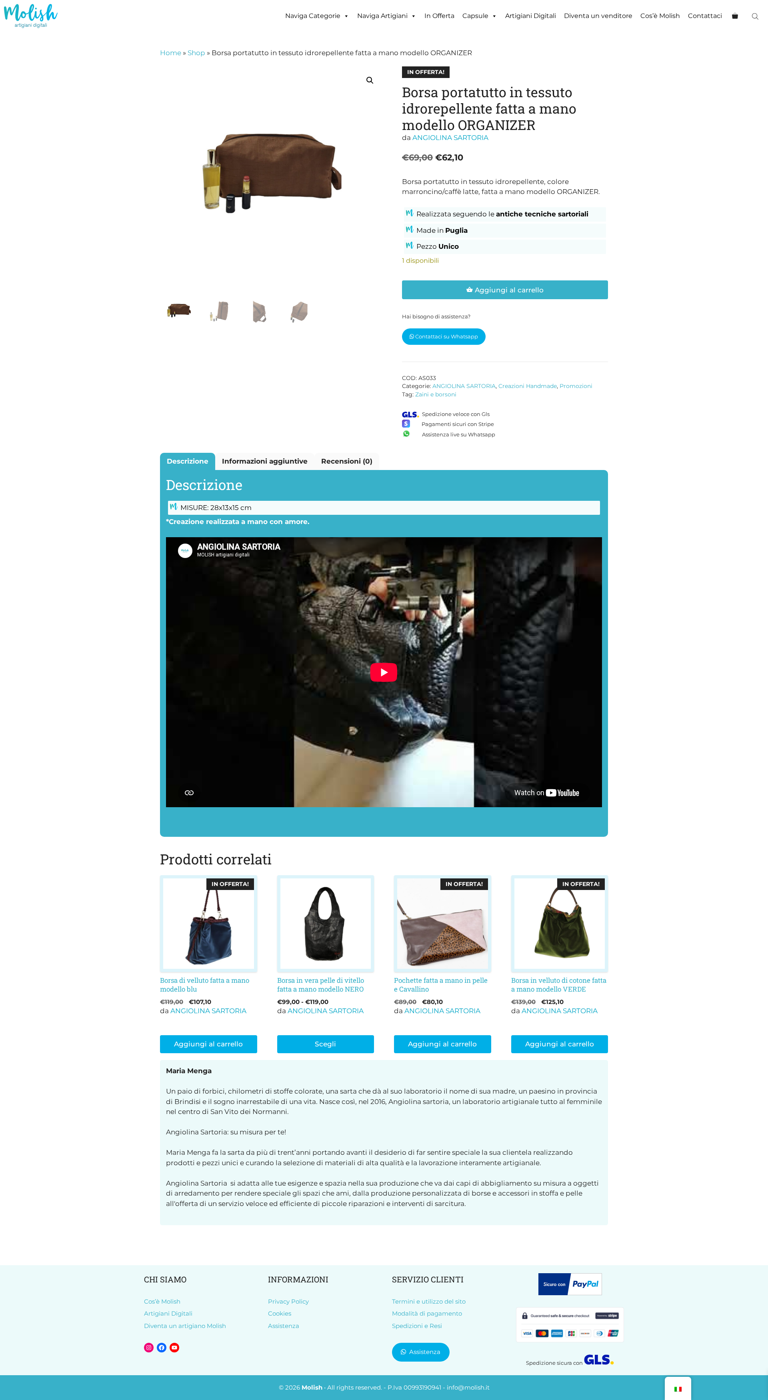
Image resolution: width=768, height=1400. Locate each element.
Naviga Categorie (312, 16)
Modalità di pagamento (427, 1313)
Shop (196, 53)
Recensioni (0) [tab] (346, 461)
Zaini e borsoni (435, 394)
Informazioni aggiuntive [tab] (265, 461)
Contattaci (705, 16)
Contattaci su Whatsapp (446, 336)
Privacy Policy (288, 1301)
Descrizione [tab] (187, 461)
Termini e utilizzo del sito (429, 1301)
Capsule (475, 16)
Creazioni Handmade (527, 386)
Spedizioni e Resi (417, 1326)
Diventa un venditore (598, 16)
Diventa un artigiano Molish (185, 1326)
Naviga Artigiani (382, 16)
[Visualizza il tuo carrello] (735, 16)
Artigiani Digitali (530, 16)
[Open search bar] (756, 16)
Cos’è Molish (660, 16)
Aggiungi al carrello (509, 290)
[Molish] (31, 16)
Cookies (279, 1313)
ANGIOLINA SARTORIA (450, 138)
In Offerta (439, 16)
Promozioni (576, 386)
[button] (370, 80)
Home (170, 53)
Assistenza (283, 1326)
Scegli (325, 1044)
